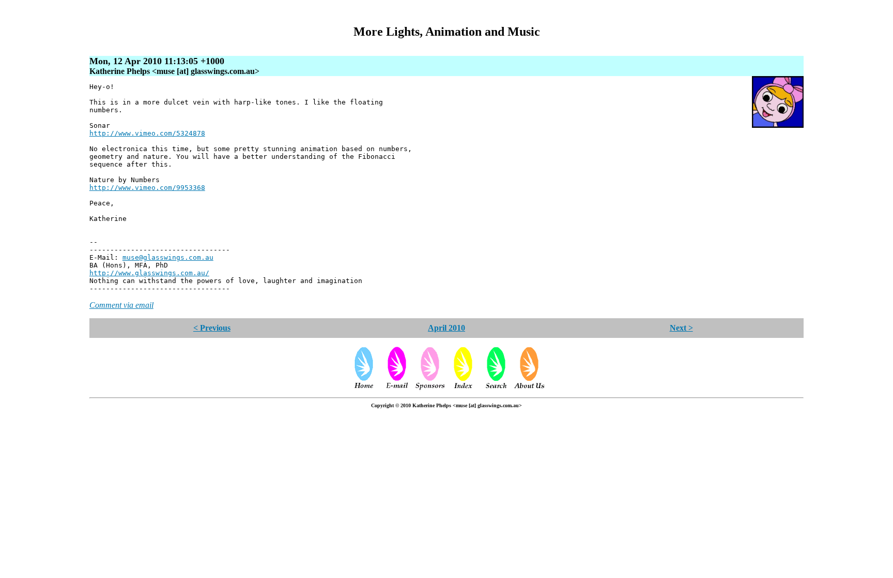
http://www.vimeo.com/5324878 (147, 133)
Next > (681, 327)
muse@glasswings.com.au (167, 257)
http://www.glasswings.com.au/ (149, 273)
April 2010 (446, 327)
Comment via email (121, 305)
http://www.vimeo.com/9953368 (147, 187)
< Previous (211, 327)
